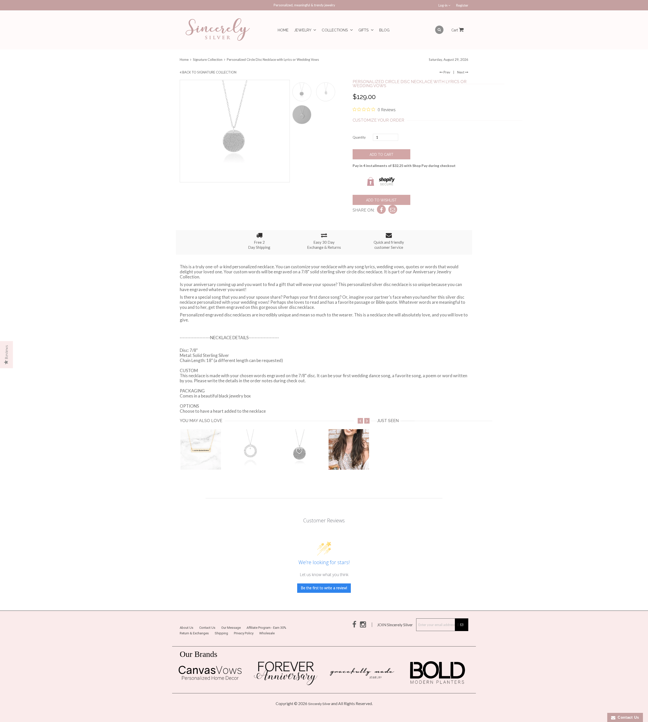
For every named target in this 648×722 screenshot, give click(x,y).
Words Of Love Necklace (304, 459)
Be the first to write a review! (324, 587)
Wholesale (267, 633)
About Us (186, 628)
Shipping (221, 633)
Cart (455, 30)
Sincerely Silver (319, 704)
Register (462, 5)
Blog (384, 30)
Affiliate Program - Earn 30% (266, 628)
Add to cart (381, 155)
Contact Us (207, 628)
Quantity (359, 137)
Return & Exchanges (194, 633)
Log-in (443, 5)
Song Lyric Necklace (250, 457)
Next (461, 72)
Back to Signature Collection (208, 72)
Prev (446, 72)
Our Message (231, 628)
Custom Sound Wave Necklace (210, 459)
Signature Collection (207, 60)
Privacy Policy (243, 633)
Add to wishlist (381, 200)
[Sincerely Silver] (218, 30)
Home (283, 30)
